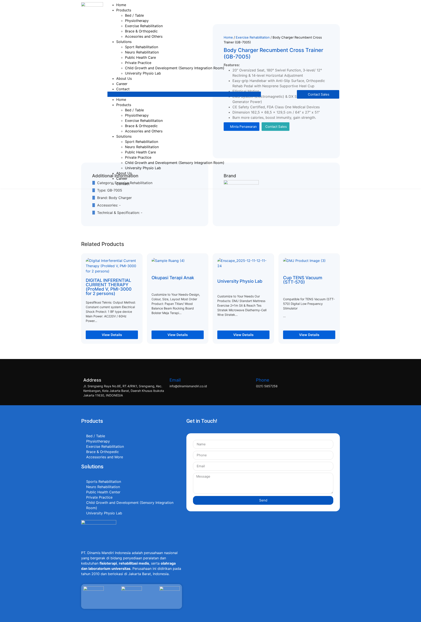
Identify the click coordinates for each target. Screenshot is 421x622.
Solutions (124, 41)
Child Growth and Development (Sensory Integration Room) (174, 68)
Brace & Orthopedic (141, 31)
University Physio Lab (143, 73)
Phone (262, 380)
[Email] (174, 368)
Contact (123, 89)
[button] (184, 94)
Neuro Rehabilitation (142, 52)
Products (123, 10)
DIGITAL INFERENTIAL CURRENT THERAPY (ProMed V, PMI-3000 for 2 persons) (109, 287)
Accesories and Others (143, 36)
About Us (124, 78)
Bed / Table (134, 15)
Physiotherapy (137, 20)
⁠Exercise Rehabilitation (144, 26)
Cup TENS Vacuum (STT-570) (302, 280)
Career (121, 84)
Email (175, 380)
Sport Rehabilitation (141, 47)
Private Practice (138, 62)
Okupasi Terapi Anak (173, 277)
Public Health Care (140, 57)
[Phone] (261, 368)
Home (121, 5)
